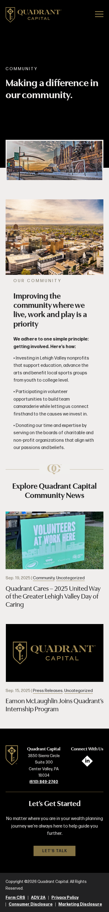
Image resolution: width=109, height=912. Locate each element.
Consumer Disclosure (31, 904)
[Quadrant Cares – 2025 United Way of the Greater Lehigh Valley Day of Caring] (54, 540)
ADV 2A (38, 898)
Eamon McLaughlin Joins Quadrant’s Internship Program (54, 705)
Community (43, 578)
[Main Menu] (99, 15)
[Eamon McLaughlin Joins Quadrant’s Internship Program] (54, 653)
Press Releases (48, 690)
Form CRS (15, 898)
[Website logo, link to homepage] (33, 16)
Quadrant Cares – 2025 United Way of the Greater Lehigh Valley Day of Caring (53, 597)
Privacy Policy (65, 898)
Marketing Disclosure (80, 904)
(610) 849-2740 (43, 781)
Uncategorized (70, 578)
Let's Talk (54, 851)
